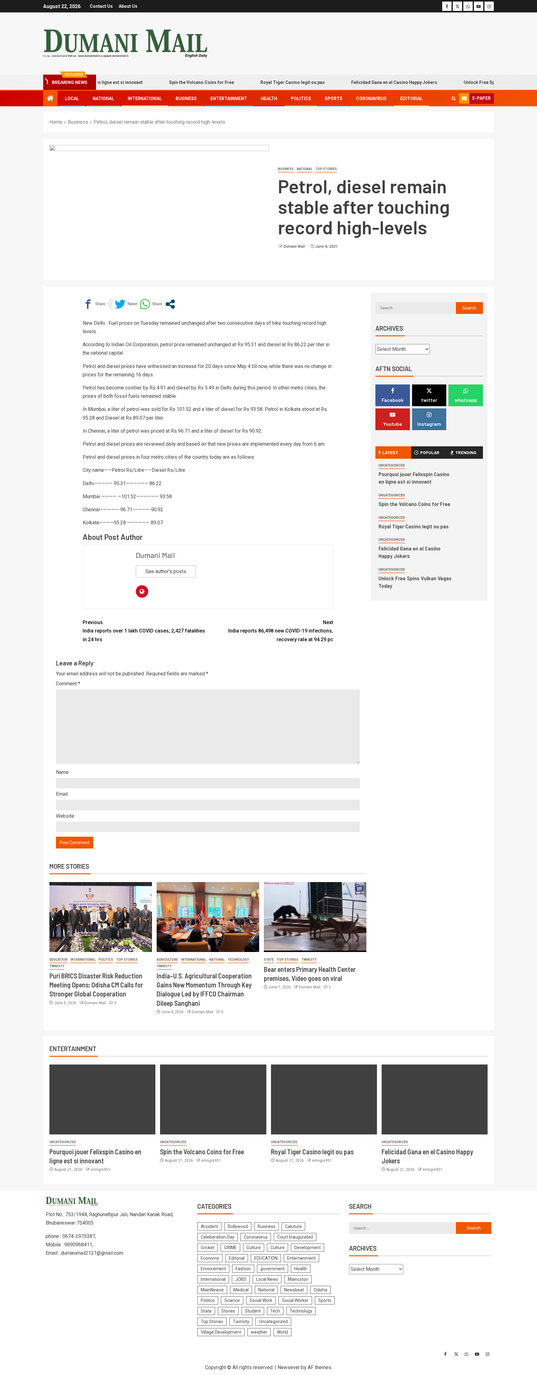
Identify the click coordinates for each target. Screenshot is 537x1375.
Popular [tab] (429, 452)
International (145, 98)
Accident (209, 1226)
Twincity (56, 966)
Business (186, 98)
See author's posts (165, 571)
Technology (238, 959)
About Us (128, 6)
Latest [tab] (390, 452)
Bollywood (238, 1226)
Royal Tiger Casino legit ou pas (269, 82)
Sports (333, 98)
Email (62, 794)
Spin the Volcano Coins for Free (178, 82)
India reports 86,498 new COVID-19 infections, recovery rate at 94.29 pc (280, 630)
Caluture (293, 1226)
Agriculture (167, 959)
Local (72, 98)
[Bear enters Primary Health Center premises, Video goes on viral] (315, 917)
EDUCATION (58, 959)
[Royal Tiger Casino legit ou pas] (324, 1099)
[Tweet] (126, 304)
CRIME (230, 1247)
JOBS (240, 1279)
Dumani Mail (294, 246)
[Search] (453, 98)
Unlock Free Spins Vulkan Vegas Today (480, 82)
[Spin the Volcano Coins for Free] (213, 1099)
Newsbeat (294, 1289)
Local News (267, 1279)
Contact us (101, 6)
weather (259, 1332)
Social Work (261, 1300)
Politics (301, 98)
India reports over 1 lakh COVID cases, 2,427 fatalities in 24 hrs (144, 630)
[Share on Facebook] (94, 304)
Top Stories (326, 169)
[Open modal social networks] (170, 304)
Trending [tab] (465, 452)
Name (62, 772)
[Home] (50, 98)
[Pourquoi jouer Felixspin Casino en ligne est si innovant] (102, 1099)
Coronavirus (371, 98)
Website (65, 816)
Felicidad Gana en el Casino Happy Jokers (371, 82)
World (282, 1332)
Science (232, 1300)
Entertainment (228, 98)
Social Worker (295, 1300)
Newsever (289, 1367)
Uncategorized (392, 465)
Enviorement (213, 1268)
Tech (275, 1310)
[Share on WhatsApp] (151, 304)
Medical (241, 1289)
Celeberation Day (217, 1237)
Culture (253, 1247)
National (103, 98)
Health (269, 98)
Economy (210, 1258)
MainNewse (212, 1289)
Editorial (411, 98)
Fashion (243, 1268)
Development (307, 1247)
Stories (228, 1310)
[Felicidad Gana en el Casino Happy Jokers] (435, 1099)
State (269, 959)
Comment (68, 684)
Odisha (320, 1289)
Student (253, 1310)
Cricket (207, 1247)
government (272, 1268)
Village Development (221, 1332)
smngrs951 (100, 1169)
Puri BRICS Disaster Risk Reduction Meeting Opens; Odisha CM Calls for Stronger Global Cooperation (96, 985)
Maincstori (298, 1279)
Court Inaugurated (295, 1237)
